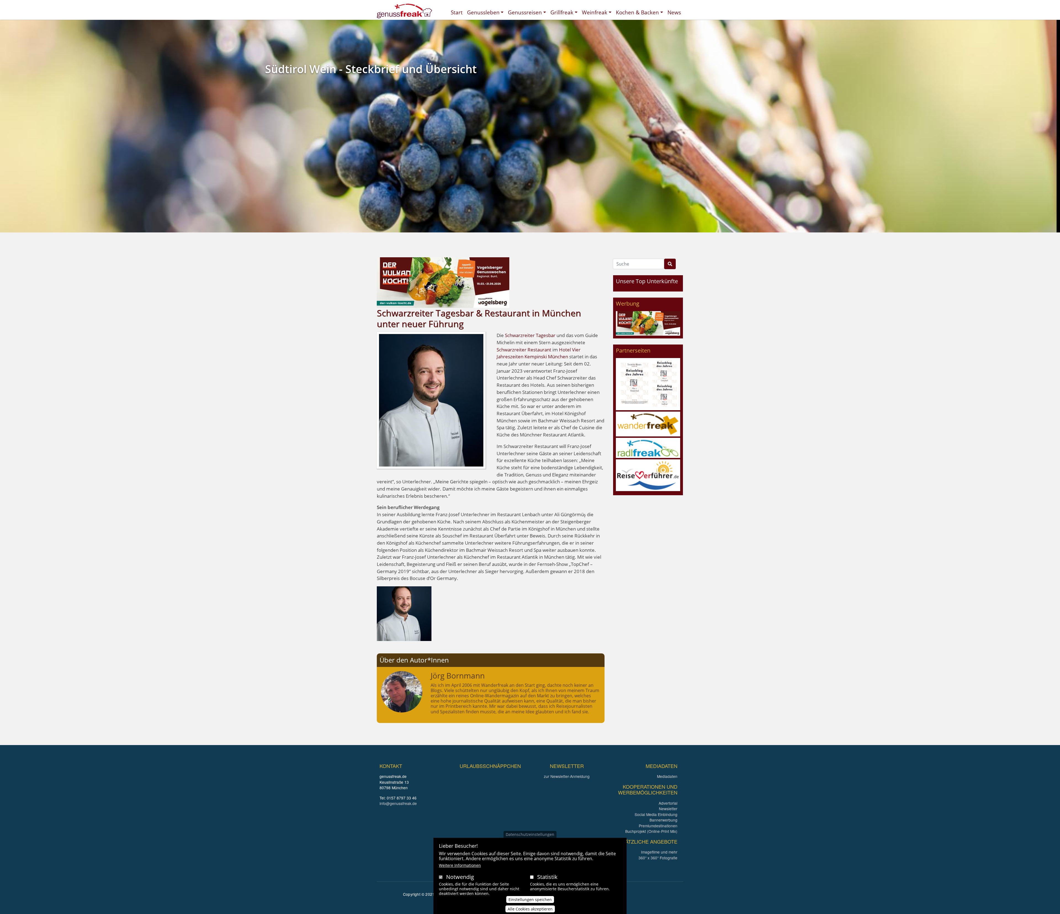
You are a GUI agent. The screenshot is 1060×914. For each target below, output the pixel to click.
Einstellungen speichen (530, 899)
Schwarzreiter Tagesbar (530, 335)
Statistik (547, 877)
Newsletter (668, 808)
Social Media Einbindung (656, 814)
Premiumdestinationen (658, 825)
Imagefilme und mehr (659, 852)
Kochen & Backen (637, 12)
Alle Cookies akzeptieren (530, 909)
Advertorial (668, 803)
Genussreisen (525, 12)
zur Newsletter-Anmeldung (567, 776)
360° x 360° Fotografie (657, 857)
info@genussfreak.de (398, 803)
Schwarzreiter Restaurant (524, 349)
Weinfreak (594, 12)
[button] (404, 613)
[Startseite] (404, 11)
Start (457, 12)
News (674, 12)
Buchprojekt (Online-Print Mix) (651, 831)
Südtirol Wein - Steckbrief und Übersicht (371, 68)
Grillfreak (561, 12)
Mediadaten (667, 776)
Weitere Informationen (460, 865)
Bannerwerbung (663, 820)
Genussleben (483, 12)
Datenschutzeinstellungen (530, 834)
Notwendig (460, 877)
